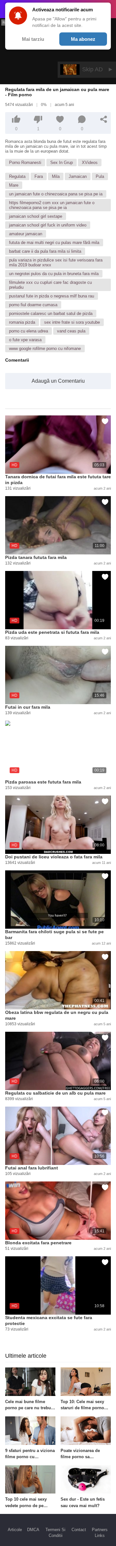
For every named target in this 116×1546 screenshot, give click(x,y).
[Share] (103, 119)
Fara (38, 176)
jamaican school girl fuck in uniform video (47, 225)
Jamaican (78, 176)
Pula (100, 176)
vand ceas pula (71, 331)
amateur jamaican (25, 233)
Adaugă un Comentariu (58, 381)
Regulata (17, 176)
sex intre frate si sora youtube (72, 322)
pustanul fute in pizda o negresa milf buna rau (51, 296)
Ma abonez (83, 39)
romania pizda (22, 322)
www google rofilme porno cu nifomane (45, 348)
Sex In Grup (61, 162)
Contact (79, 1529)
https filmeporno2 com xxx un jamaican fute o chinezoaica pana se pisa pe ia (51, 205)
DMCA (33, 1529)
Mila (56, 176)
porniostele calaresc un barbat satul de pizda (50, 313)
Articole (15, 1529)
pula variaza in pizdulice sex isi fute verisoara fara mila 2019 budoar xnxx (55, 262)
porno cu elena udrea (28, 331)
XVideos (90, 162)
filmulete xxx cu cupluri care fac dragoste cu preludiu (50, 285)
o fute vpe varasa (25, 339)
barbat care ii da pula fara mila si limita (45, 251)
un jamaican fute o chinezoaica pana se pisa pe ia (55, 194)
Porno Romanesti (25, 162)
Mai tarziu (33, 39)
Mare (13, 185)
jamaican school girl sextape (35, 216)
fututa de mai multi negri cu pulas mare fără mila (54, 242)
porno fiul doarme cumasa (33, 304)
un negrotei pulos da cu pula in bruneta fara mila (54, 273)
